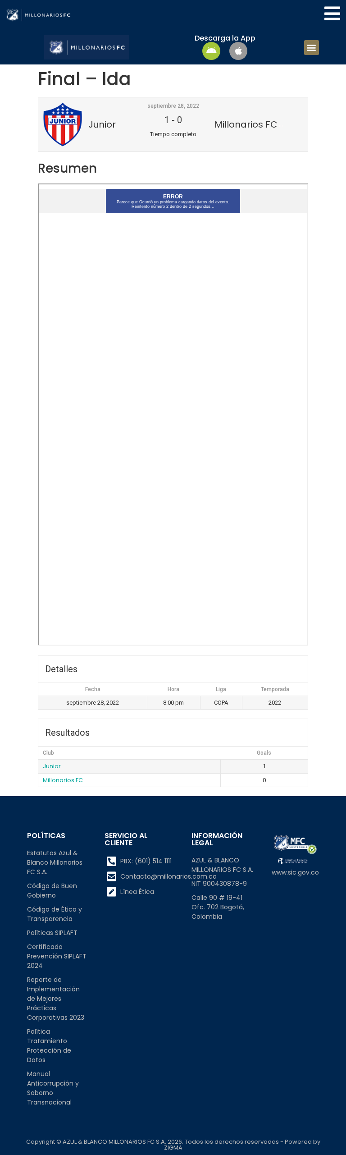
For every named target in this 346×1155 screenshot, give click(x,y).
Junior (52, 766)
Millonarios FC (63, 780)
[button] (311, 47)
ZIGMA (173, 1147)
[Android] (211, 51)
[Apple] (238, 51)
